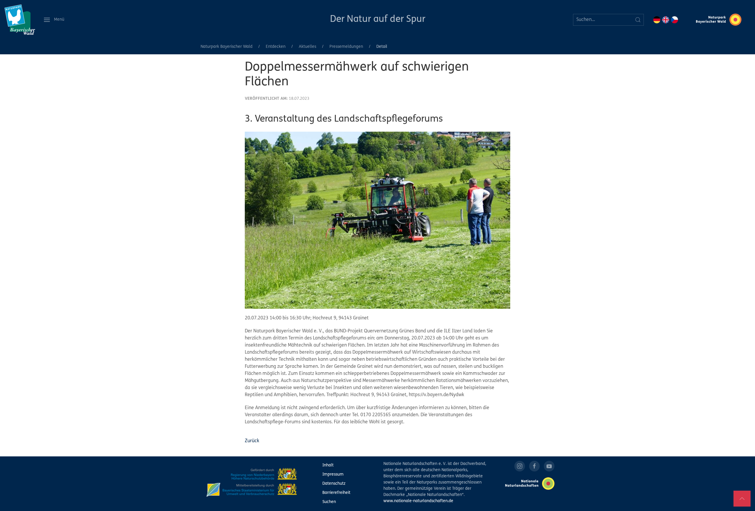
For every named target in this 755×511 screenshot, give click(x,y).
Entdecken (275, 47)
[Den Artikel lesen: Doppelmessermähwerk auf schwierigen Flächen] (377, 220)
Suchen (329, 502)
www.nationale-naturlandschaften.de (418, 501)
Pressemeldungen (346, 47)
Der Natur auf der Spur (377, 19)
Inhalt (328, 465)
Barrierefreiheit (336, 493)
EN (665, 19)
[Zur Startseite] (19, 19)
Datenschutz (333, 483)
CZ (674, 19)
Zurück (252, 441)
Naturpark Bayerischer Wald (226, 47)
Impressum (333, 474)
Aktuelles (307, 47)
